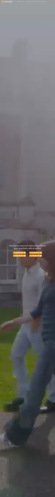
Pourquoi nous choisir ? (20, 1)
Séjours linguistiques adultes (35, 255)
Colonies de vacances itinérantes (35, 252)
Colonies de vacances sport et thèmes (19, 252)
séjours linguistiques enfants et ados (19, 255)
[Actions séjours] (6, 1)
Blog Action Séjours (36, 1)
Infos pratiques (28, 1)
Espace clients (43, 1)
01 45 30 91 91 (51, 1)
